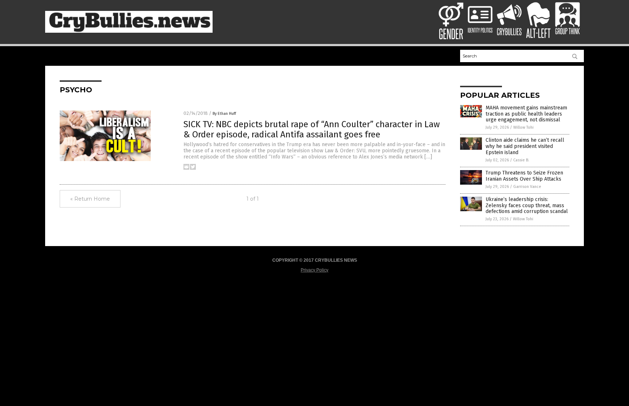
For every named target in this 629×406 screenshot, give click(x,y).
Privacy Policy (314, 270)
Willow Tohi (523, 127)
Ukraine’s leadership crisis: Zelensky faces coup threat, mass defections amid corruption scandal (527, 205)
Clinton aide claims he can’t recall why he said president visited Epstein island (525, 146)
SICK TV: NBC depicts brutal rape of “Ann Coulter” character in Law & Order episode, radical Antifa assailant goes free (311, 129)
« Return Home (90, 199)
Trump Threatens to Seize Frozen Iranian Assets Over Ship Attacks (524, 176)
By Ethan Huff (224, 113)
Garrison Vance (527, 186)
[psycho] (129, 31)
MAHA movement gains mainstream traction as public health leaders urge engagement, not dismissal (526, 114)
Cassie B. (521, 160)
